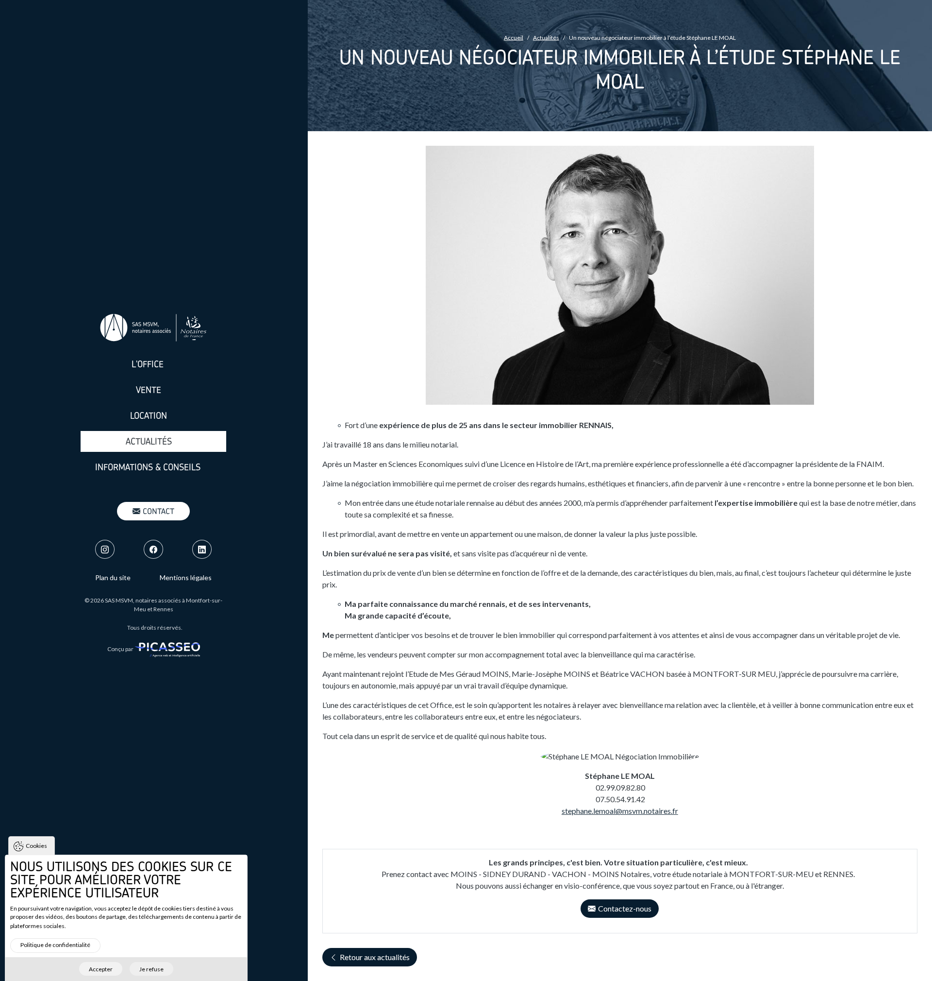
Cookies (36, 845)
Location (148, 416)
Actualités (149, 441)
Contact (158, 511)
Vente (148, 390)
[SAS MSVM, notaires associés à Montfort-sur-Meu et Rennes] (153, 328)
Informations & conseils (147, 467)
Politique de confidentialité (55, 944)
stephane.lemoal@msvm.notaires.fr (620, 810)
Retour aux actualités (375, 957)
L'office (148, 364)
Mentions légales (186, 577)
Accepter (101, 968)
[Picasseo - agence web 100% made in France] (167, 649)
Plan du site (113, 577)
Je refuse (151, 968)
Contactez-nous (624, 908)
